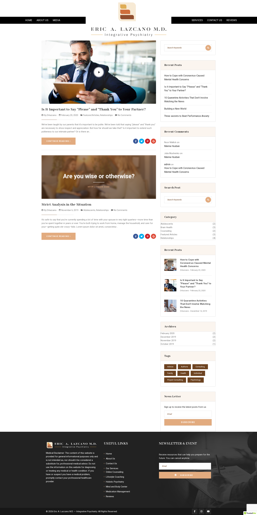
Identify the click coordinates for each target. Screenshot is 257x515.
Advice (170, 367)
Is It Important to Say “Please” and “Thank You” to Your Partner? (93, 109)
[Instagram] (201, 511)
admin (167, 164)
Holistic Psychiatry (115, 481)
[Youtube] (208, 511)
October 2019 (167, 344)
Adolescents (89, 210)
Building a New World (175, 108)
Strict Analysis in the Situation (66, 204)
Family (170, 373)
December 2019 (168, 337)
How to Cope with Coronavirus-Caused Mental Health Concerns (195, 263)
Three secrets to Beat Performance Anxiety (186, 116)
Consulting (200, 367)
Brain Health (166, 227)
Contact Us (214, 20)
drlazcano (52, 115)
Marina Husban (172, 146)
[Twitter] (141, 141)
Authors (184, 367)
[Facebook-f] (194, 511)
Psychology (196, 380)
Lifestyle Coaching (115, 477)
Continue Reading (57, 141)
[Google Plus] (153, 141)
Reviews (232, 20)
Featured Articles (91, 115)
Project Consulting (175, 380)
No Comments (124, 115)
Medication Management (118, 491)
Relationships (106, 115)
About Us (42, 20)
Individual (198, 373)
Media (56, 20)
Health (183, 373)
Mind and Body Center (116, 486)
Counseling (166, 231)
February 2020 (167, 333)
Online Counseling (114, 472)
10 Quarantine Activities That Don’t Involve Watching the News (195, 304)
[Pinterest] (147, 141)
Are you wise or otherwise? (99, 176)
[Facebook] (135, 141)
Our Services (112, 468)
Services (197, 20)
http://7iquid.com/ (99, 187)
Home (28, 20)
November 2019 (168, 340)
